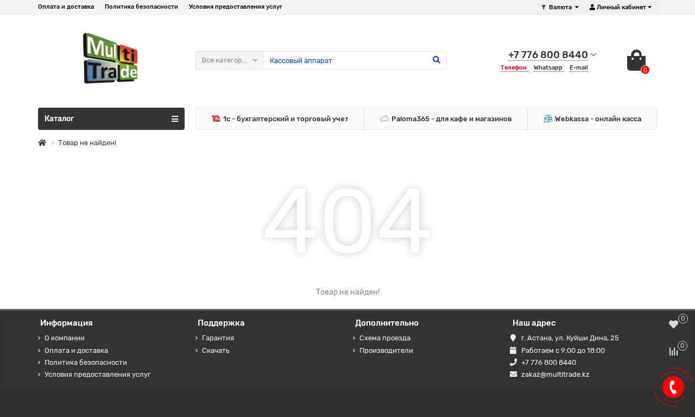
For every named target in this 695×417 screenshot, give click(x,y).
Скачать (215, 350)
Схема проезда (384, 338)
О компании (65, 338)
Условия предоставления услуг (235, 6)
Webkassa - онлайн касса (598, 119)
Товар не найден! (87, 143)
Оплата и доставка (66, 6)
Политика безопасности (141, 6)
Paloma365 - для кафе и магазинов (451, 119)
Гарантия (218, 338)
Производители (386, 350)
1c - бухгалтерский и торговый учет (286, 119)
